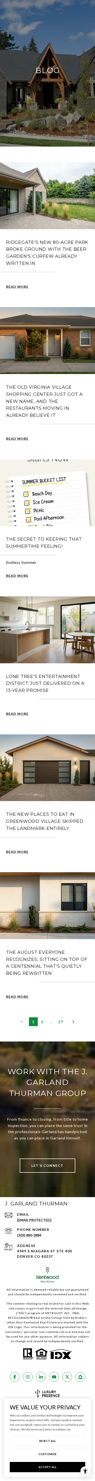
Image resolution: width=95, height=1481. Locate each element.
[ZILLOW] (80, 1377)
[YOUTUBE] (54, 1377)
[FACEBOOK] (14, 1377)
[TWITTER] (67, 1377)
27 (60, 1022)
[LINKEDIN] (41, 1377)
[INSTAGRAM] (28, 1377)
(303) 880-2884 (29, 1235)
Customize (47, 1454)
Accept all (47, 1467)
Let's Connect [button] (47, 1165)
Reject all (47, 1441)
